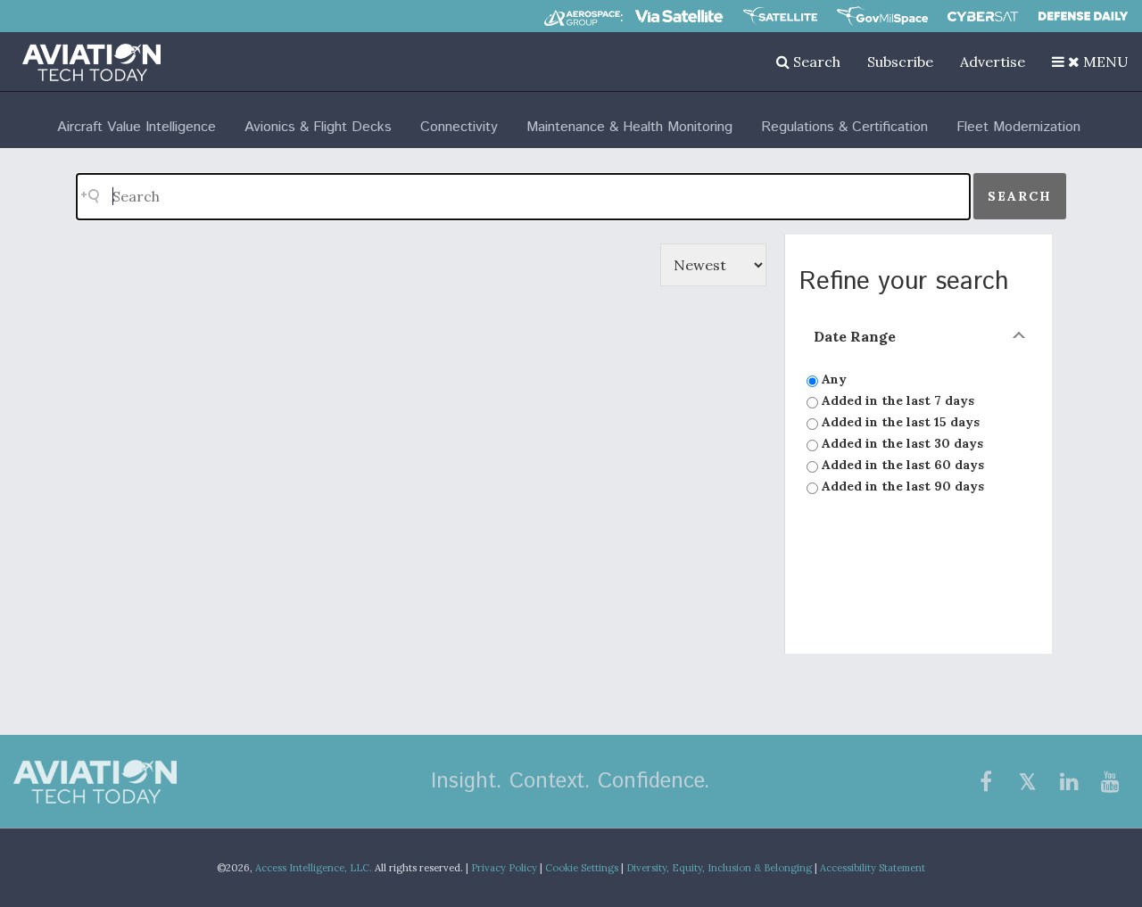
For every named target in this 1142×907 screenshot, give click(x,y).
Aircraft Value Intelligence (136, 127)
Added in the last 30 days (900, 443)
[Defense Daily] (1083, 16)
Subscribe (900, 61)
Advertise (992, 61)
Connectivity (459, 127)
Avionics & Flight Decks (318, 127)
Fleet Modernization (1018, 127)
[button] (1090, 61)
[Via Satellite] (679, 16)
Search (815, 61)
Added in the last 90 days (901, 486)
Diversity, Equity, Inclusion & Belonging (719, 868)
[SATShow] (780, 16)
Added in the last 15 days (899, 422)
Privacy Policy (504, 868)
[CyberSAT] (983, 16)
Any (832, 379)
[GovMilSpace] (882, 16)
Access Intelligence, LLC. (313, 868)
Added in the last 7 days (896, 400)
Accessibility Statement (872, 868)
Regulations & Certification (844, 127)
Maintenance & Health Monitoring (629, 127)
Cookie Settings (581, 868)
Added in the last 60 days (901, 465)
